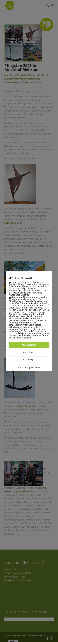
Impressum (35, 367)
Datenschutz (23, 367)
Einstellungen (29, 359)
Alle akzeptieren (29, 345)
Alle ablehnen (29, 352)
